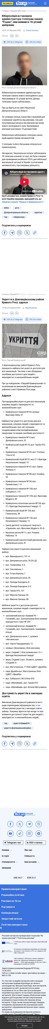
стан (38, 705)
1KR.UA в (14, 42)
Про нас (28, 850)
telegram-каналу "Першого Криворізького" (23, 202)
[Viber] (19, 232)
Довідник (6, 868)
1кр (5, 217)
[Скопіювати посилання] (34, 232)
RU (17, 36)
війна (6, 208)
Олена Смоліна (32, 30)
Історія (5, 856)
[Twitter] (27, 232)
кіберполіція (19, 217)
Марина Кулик (31, 308)
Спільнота (29, 856)
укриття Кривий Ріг (22, 723)
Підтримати (7, 3)
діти (17, 208)
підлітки (38, 212)
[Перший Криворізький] (26, 3)
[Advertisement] (24, 265)
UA (12, 36)
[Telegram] (12, 232)
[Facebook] (4, 232)
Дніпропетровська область (16, 212)
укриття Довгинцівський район (17, 728)
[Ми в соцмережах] (10, 824)
